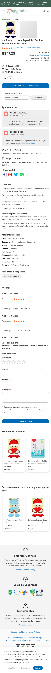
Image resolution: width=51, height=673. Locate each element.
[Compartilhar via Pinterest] (10, 174)
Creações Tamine (42, 55)
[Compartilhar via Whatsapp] (22, 174)
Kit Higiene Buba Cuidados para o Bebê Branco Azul (37, 464)
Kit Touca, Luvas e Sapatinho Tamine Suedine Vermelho (14, 464)
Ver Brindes (31, 143)
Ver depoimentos (26, 624)
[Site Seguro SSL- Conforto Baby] (37, 595)
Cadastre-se (16, 632)
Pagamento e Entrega (33, 637)
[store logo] (17, 11)
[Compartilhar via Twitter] (16, 174)
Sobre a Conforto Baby (25, 569)
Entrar (24, 632)
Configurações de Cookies (19, 668)
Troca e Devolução (15, 637)
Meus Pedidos (34, 632)
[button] (11, 30)
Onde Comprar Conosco (12, 640)
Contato (45, 640)
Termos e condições (32, 640)
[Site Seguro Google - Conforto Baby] (18, 595)
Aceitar (38, 668)
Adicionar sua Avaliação (33, 47)
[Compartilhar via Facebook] (4, 174)
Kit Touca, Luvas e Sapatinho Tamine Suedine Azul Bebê (14, 523)
